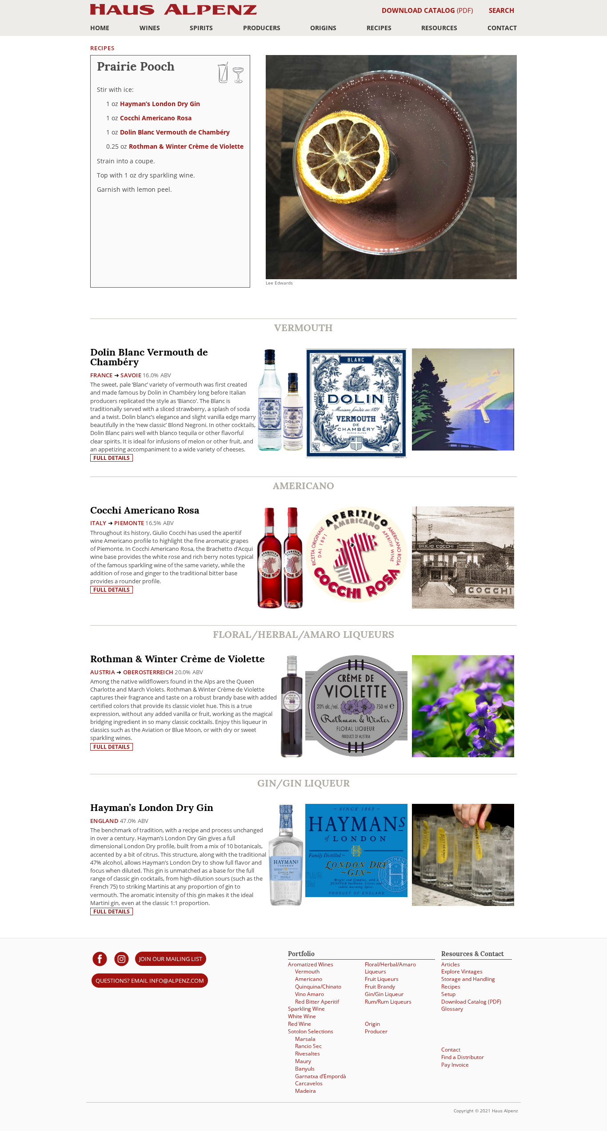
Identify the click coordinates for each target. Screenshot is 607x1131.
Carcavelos (309, 1083)
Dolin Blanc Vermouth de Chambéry (175, 132)
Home (99, 28)
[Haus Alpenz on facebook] (100, 958)
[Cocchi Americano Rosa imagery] (463, 606)
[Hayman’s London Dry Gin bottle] (286, 854)
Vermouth (307, 971)
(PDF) (427, 10)
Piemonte (129, 523)
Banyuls (305, 1068)
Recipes (379, 28)
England (104, 821)
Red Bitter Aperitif (317, 1001)
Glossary (452, 1008)
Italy (98, 523)
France (101, 375)
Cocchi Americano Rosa (156, 118)
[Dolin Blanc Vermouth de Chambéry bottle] (281, 399)
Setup (448, 994)
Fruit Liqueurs (382, 979)
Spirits (201, 28)
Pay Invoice (455, 1064)
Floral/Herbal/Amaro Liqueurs (390, 968)
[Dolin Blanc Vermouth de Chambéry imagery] (463, 448)
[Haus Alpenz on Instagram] (121, 958)
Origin (372, 1024)
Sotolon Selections (310, 1031)
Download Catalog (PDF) (471, 1001)
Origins (323, 28)
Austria (102, 672)
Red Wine (299, 1024)
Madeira (305, 1091)
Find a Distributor (462, 1057)
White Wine (302, 1016)
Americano (308, 979)
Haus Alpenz (173, 14)
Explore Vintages (462, 971)
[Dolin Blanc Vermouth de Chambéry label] (356, 404)
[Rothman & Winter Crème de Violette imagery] (463, 755)
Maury (303, 1061)
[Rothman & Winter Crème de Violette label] (356, 707)
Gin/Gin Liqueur (384, 994)
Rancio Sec (308, 1046)
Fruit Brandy (380, 986)
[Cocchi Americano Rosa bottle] (280, 557)
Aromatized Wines (310, 964)
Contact (502, 28)
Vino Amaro (309, 994)
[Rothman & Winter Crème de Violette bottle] (292, 706)
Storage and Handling (468, 979)
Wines (150, 28)
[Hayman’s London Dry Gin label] (356, 851)
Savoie (130, 375)
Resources (439, 28)
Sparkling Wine (306, 1008)
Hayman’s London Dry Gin (160, 103)
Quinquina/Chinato (318, 986)
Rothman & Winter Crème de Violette (186, 146)
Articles (450, 964)
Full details (111, 458)
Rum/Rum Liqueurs (388, 1001)
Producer (376, 1031)
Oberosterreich (148, 672)
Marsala (305, 1039)
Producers (261, 28)
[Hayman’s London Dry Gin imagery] (463, 903)
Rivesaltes (307, 1053)
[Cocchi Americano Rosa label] (356, 555)
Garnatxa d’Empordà (320, 1076)
